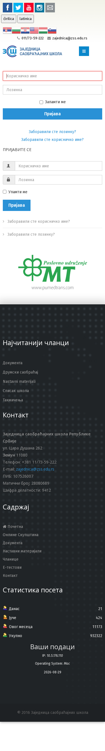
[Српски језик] (7, 30)
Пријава (52, 113)
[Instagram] (39, 7)
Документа (12, 543)
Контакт (10, 575)
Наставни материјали (22, 551)
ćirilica (8, 19)
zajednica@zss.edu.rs (69, 38)
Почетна (14, 526)
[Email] (50, 7)
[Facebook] (7, 7)
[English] (34, 30)
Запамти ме (55, 102)
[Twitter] (18, 7)
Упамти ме (17, 192)
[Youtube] (28, 7)
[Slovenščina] (52, 30)
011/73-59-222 (33, 38)
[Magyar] (43, 30)
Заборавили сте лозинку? (52, 131)
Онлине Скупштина (20, 534)
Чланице (10, 559)
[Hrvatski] (25, 30)
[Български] (16, 30)
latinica (26, 19)
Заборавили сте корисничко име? (52, 139)
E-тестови (12, 567)
